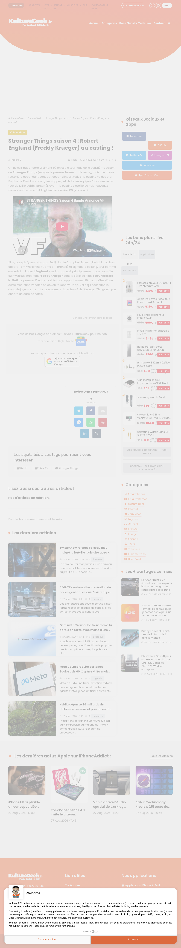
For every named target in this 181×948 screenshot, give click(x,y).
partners (27, 903)
